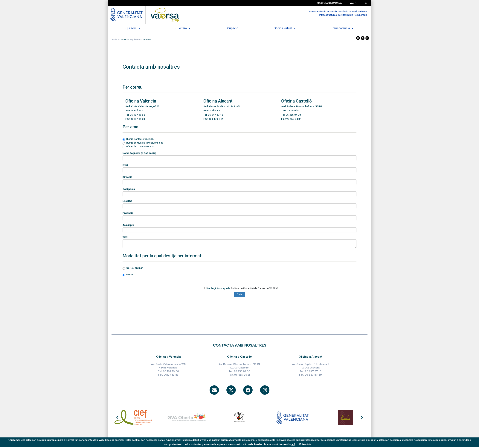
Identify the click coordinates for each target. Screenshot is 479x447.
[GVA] (292, 417)
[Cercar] (366, 3)
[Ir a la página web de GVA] (126, 14)
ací (293, 444)
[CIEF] (133, 417)
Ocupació (232, 28)
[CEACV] (345, 417)
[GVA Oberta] (186, 417)
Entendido (305, 444)
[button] (133, 28)
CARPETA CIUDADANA (329, 3)
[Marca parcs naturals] (239, 417)
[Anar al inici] (164, 15)
